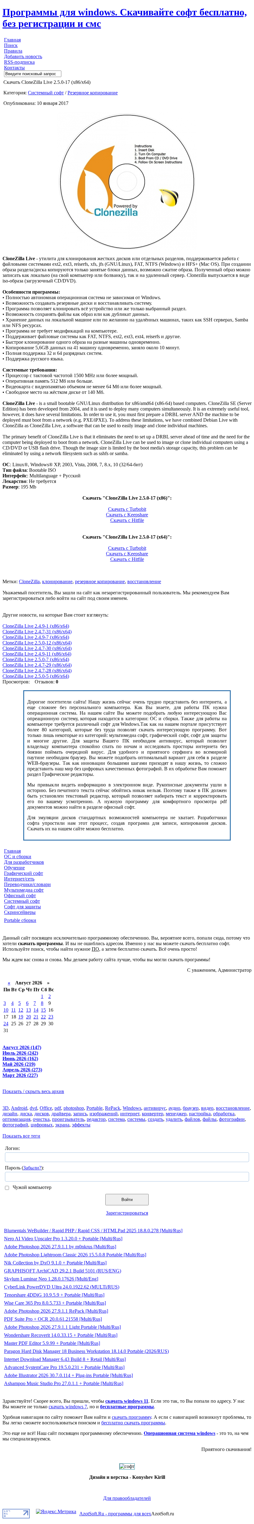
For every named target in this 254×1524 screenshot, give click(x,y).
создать (155, 1119)
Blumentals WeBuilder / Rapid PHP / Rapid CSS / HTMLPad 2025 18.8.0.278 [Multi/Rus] (93, 1230)
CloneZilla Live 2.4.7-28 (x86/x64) (37, 670)
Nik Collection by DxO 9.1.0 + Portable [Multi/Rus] (55, 1262)
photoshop (74, 1108)
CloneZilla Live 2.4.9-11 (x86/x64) (36, 654)
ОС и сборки (17, 856)
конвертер (152, 1113)
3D (5, 1108)
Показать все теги (21, 1136)
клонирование (57, 581)
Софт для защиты (22, 906)
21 (35, 1016)
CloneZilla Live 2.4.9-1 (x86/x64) (35, 626)
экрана (62, 1124)
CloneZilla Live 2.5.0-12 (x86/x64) (37, 642)
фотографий (15, 1124)
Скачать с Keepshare (127, 514)
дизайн (9, 1113)
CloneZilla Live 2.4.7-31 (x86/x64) (37, 631)
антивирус (155, 1108)
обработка (223, 1113)
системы (136, 1119)
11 (13, 1010)
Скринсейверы (20, 912)
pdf (58, 1108)
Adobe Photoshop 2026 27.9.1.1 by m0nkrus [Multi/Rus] (60, 1246)
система (116, 1119)
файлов (192, 1119)
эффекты (81, 1124)
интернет (129, 1113)
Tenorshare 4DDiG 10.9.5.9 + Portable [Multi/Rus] (54, 1295)
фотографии (232, 1119)
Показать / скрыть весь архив (33, 1091)
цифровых (42, 1124)
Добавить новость (23, 56)
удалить (174, 1119)
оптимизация (16, 1119)
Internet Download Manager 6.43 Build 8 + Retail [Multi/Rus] (65, 1359)
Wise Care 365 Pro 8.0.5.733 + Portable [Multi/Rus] (55, 1303)
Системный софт (46, 92)
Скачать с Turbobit (127, 509)
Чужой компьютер (31, 1187)
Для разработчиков (24, 862)
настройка (200, 1113)
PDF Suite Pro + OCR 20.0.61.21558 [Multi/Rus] (53, 1319)
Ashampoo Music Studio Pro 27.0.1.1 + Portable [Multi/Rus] (63, 1383)
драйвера (61, 1113)
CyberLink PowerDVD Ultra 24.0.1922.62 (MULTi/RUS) (61, 1286)
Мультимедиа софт (24, 890)
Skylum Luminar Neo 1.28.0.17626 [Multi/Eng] (51, 1278)
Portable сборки (20, 920)
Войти (127, 1199)
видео (207, 1108)
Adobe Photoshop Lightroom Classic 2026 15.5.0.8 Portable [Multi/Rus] (75, 1254)
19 (20, 1016)
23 (50, 1016)
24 (5, 1023)
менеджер (176, 1113)
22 (43, 1016)
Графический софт (23, 873)
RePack (112, 1108)
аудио (174, 1108)
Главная (12, 39)
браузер (191, 1108)
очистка (41, 1119)
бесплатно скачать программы (133, 1422)
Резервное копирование (93, 92)
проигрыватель (68, 1119)
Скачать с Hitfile (127, 520)
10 (5, 1010)
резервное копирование (100, 581)
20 (28, 1016)
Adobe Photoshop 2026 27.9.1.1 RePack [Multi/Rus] (56, 1311)
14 (35, 1010)
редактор (96, 1119)
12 (20, 1010)
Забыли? (32, 1167)
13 (28, 1010)
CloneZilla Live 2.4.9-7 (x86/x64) (35, 637)
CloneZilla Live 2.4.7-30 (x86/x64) (37, 648)
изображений (104, 1113)
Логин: (12, 1148)
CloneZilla (29, 581)
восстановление (144, 581)
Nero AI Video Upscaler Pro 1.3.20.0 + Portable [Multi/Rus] (63, 1238)
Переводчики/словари (27, 884)
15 (43, 1010)
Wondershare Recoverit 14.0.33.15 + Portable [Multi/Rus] (60, 1335)
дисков (41, 1113)
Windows (132, 1108)
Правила (13, 51)
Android (19, 1108)
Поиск (11, 45)
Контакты (14, 67)
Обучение (14, 867)
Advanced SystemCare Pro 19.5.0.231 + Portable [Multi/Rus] (64, 1367)
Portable (94, 1108)
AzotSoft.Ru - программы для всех (115, 1513)
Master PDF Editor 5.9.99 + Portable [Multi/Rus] (52, 1343)
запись (80, 1113)
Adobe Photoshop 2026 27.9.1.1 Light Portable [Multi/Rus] (62, 1327)
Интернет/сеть (19, 878)
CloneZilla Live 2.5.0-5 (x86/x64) (35, 676)
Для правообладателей (127, 1498)
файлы (210, 1119)
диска (26, 1113)
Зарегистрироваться (127, 1213)
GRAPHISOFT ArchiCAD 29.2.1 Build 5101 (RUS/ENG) (62, 1270)
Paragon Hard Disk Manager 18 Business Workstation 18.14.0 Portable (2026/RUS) (86, 1351)
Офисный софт (20, 895)
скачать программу (131, 1417)
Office (46, 1108)
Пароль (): (24, 1167)
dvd (33, 1108)
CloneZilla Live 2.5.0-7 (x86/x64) (35, 659)
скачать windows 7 (68, 1406)
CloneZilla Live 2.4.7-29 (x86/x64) (37, 665)
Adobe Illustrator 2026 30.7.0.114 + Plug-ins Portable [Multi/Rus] (68, 1375)
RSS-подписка (19, 62)
